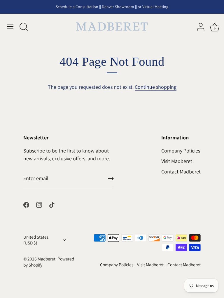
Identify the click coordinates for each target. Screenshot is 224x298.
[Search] (23, 27)
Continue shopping (155, 87)
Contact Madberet (181, 171)
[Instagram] (39, 204)
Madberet (46, 259)
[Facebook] (26, 204)
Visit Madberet (176, 161)
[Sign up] (111, 178)
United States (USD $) (35, 239)
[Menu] (10, 26)
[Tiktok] (52, 204)
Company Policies (180, 150)
